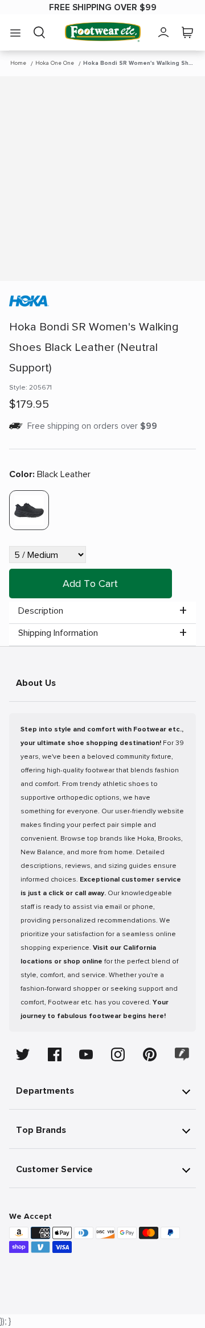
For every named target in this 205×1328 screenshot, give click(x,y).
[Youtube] (86, 1054)
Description (40, 611)
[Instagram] (118, 1054)
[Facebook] (55, 1054)
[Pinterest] (150, 1054)
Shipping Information (58, 633)
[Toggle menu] (15, 32)
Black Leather (50, 474)
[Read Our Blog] (182, 1054)
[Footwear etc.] (103, 32)
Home (18, 63)
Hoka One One (54, 63)
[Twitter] (23, 1054)
